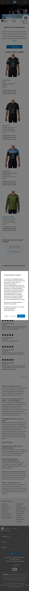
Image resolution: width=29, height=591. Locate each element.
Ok (21, 316)
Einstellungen (13, 316)
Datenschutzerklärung (9, 310)
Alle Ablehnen (6, 316)
